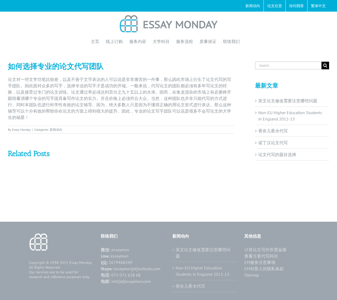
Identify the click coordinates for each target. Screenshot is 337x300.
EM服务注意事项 (259, 262)
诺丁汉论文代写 (273, 142)
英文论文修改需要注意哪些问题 (287, 100)
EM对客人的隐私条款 (264, 268)
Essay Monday (21, 130)
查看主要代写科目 (261, 256)
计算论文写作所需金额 (265, 249)
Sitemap (251, 275)
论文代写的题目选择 (277, 154)
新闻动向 (56, 130)
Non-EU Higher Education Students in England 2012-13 (202, 271)
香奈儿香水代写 (273, 130)
